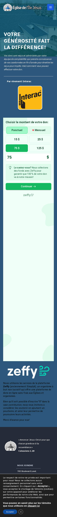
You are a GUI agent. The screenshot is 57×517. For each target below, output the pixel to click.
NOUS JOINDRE (25, 465)
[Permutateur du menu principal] (50, 7)
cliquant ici (34, 506)
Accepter (10, 512)
